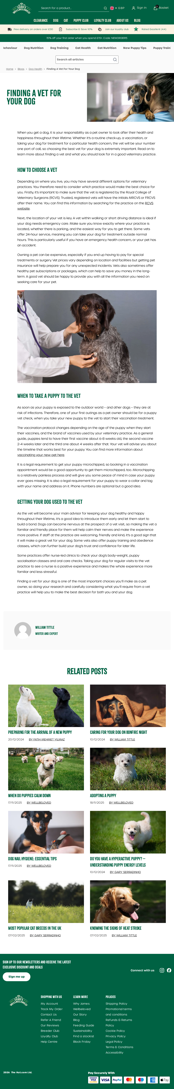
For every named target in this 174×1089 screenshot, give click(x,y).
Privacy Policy (116, 1036)
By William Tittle (122, 739)
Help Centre (49, 1041)
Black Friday (82, 1041)
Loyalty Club (49, 1036)
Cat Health (83, 48)
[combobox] (73, 8)
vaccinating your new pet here (40, 455)
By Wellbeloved (39, 802)
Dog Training (59, 48)
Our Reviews (50, 1025)
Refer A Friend (51, 1020)
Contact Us (49, 1014)
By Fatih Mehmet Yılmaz (47, 739)
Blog (76, 1020)
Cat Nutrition (107, 48)
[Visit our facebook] (169, 970)
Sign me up (16, 977)
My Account (49, 1003)
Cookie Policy (115, 1031)
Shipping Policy (116, 1003)
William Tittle (44, 627)
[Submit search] (105, 8)
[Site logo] (21, 8)
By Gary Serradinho (125, 872)
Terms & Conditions (119, 1047)
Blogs (21, 68)
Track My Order (52, 1009)
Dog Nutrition (34, 48)
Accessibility (115, 1052)
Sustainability (82, 1031)
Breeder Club (50, 1031)
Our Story (80, 1014)
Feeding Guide (83, 1025)
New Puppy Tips (134, 48)
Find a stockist (83, 1036)
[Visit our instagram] (162, 970)
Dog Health (35, 68)
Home (9, 68)
